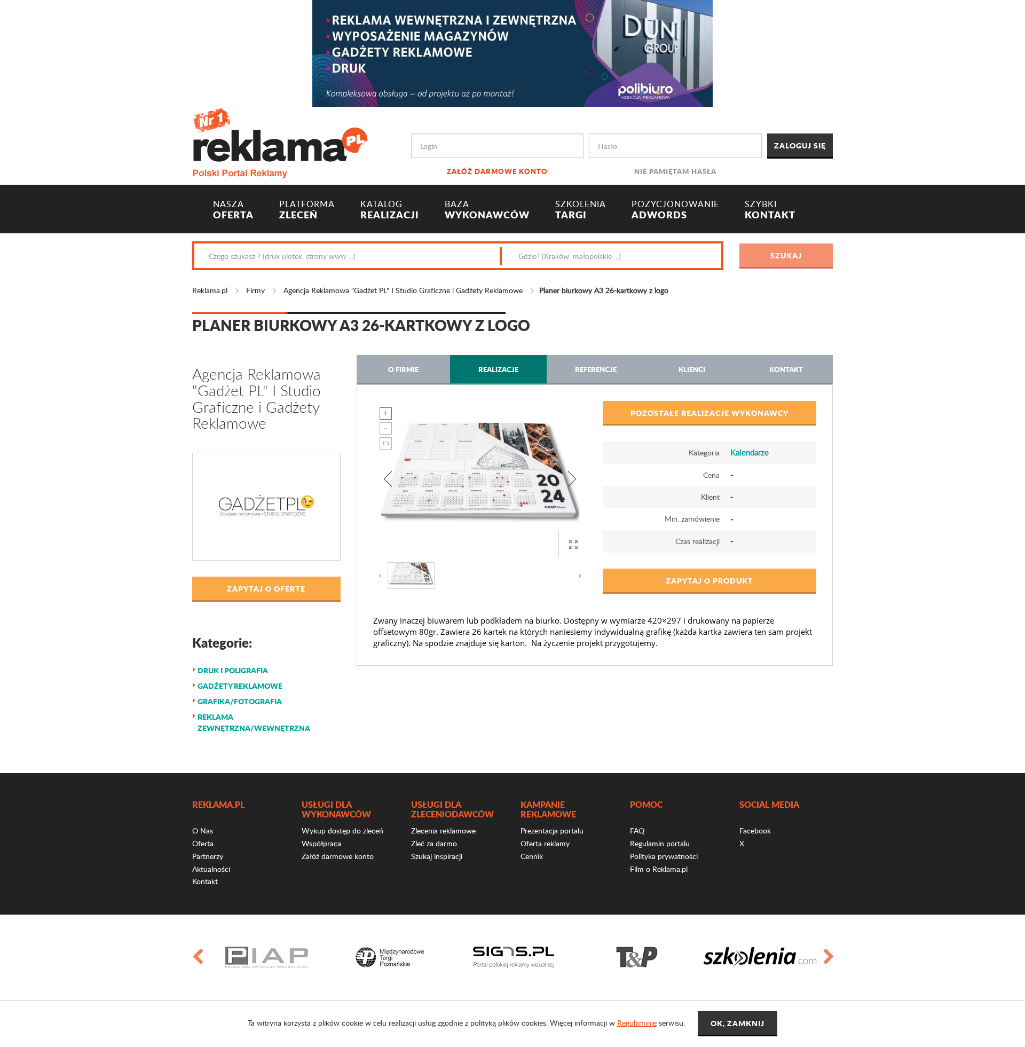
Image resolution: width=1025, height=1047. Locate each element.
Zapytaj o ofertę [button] (266, 588)
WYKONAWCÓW (487, 210)
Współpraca (321, 843)
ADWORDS (675, 210)
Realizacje (498, 369)
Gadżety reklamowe (240, 685)
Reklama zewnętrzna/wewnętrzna (254, 722)
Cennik (532, 856)
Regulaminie (637, 1023)
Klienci (692, 369)
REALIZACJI (389, 210)
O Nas (202, 830)
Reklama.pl (209, 290)
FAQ (637, 830)
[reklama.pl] (280, 141)
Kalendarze (749, 452)
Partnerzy (207, 856)
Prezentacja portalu (552, 830)
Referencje (596, 369)
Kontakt (786, 369)
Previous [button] (197, 957)
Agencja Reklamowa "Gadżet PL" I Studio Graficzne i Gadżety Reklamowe (403, 290)
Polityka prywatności (664, 856)
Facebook (755, 830)
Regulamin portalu (660, 843)
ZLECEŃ (307, 210)
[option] (266, 957)
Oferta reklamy (545, 843)
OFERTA (233, 210)
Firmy (255, 290)
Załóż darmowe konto (497, 171)
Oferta (203, 843)
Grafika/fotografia (240, 701)
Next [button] (828, 957)
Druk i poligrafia (233, 670)
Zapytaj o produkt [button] (709, 580)
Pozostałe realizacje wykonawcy (709, 412)
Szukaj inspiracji (436, 856)
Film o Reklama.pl (659, 869)
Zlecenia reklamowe (443, 830)
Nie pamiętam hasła (675, 171)
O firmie (403, 369)
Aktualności (211, 869)
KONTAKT (770, 210)
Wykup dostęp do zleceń (342, 830)
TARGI (580, 210)
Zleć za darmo (434, 843)
